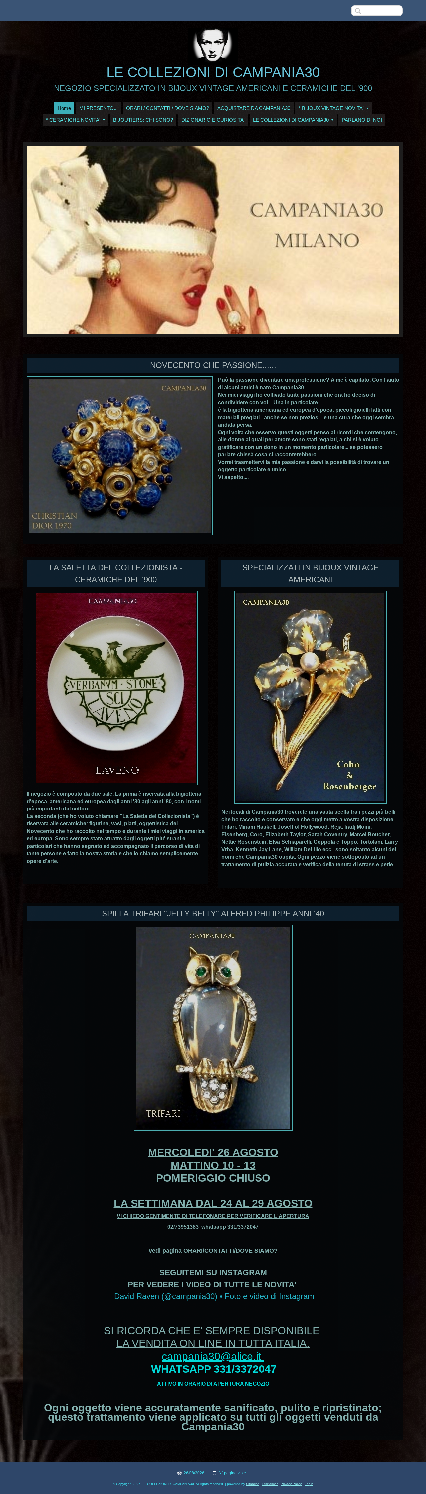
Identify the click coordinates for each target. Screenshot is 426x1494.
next (381, 240)
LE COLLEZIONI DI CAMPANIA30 (213, 72)
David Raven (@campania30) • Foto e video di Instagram (214, 1296)
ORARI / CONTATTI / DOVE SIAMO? (167, 108)
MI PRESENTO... (98, 108)
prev (45, 240)
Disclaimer (270, 1484)
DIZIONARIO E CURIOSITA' (213, 120)
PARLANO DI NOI (362, 120)
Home (64, 108)
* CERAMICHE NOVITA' (73, 120)
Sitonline (252, 1484)
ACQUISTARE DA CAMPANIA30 (253, 108)
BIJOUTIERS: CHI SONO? (143, 120)
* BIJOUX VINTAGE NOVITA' (331, 108)
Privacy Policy (291, 1484)
